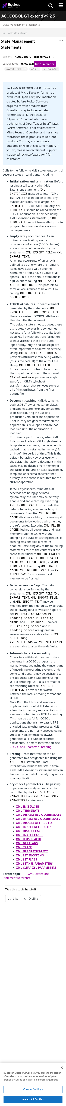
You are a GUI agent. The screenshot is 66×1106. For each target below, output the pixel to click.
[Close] (62, 1067)
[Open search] (50, 5)
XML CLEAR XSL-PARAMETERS (36, 868)
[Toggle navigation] (60, 5)
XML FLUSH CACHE (28, 839)
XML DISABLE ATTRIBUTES (34, 823)
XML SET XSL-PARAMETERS (34, 863)
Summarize (47, 63)
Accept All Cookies (33, 1099)
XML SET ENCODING (30, 855)
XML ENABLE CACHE (29, 835)
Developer (51, 69)
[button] (33, 32)
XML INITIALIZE (27, 806)
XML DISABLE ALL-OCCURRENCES (38, 815)
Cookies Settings (33, 1089)
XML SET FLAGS (26, 859)
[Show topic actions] (60, 40)
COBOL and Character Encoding (30, 747)
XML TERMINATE (27, 811)
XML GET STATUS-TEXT (32, 851)
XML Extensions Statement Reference (26, 876)
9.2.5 (35, 69)
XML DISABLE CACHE (30, 831)
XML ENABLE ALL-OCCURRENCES (38, 819)
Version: (7, 56)
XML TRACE (24, 847)
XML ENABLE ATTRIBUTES (33, 827)
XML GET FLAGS (27, 843)
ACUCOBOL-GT (17, 69)
